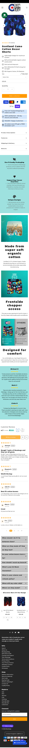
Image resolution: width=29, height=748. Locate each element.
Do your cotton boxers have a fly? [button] (13, 556)
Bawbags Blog (6, 652)
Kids (3, 697)
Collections (5, 704)
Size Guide (5, 678)
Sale (3, 692)
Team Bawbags (6, 657)
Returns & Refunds (7, 676)
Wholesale (5, 668)
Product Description (8, 132)
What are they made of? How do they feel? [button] (13, 548)
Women (4, 695)
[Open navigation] (2, 7)
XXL (8, 619)
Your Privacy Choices (8, 662)
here (12, 189)
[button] (5, 42)
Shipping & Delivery (7, 143)
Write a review (11, 437)
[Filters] (23, 437)
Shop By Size (5, 703)
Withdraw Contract (7, 664)
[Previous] (3, 25)
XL (11, 617)
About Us (4, 650)
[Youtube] (18, 632)
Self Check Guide (6, 653)
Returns (4, 148)
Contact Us (5, 683)
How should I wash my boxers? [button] (14, 562)
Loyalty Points (6, 685)
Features (4, 138)
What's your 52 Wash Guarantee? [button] (10, 568)
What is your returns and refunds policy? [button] (12, 577)
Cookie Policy (5, 666)
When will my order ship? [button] (12, 583)
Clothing (4, 699)
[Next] (25, 25)
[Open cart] (26, 7)
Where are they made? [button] (11, 588)
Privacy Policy (6, 661)
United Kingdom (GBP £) (14, 733)
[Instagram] (12, 632)
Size (3, 74)
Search (4, 648)
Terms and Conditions (8, 659)
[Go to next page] (22, 531)
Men (3, 693)
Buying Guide (5, 680)
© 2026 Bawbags (6, 729)
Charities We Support (8, 655)
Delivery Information (7, 674)
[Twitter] (15, 632)
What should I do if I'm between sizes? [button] (11, 539)
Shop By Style (5, 701)
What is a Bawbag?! (7, 682)
